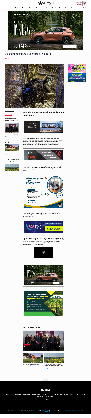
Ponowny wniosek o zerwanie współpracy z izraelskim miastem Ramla (11, 120)
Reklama (66, 394)
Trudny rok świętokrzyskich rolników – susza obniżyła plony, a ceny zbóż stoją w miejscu (12, 161)
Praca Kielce (40, 396)
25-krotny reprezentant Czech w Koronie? (32, 364)
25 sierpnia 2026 (51, 368)
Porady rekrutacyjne (80, 394)
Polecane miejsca (58, 394)
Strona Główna (9, 394)
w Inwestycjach (36, 394)
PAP (8, 58)
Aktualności (27, 344)
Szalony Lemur (45, 410)
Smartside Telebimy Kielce (68, 410)
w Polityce (49, 394)
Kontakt (71, 394)
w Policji (44, 394)
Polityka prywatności (49, 396)
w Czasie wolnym (26, 394)
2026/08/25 (16, 134)
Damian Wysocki (8, 134)
